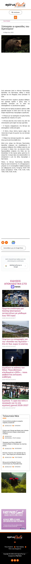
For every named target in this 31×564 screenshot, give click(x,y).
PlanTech (18, 556)
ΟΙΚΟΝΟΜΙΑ (8, 438)
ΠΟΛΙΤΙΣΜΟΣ (6, 21)
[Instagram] (17, 560)
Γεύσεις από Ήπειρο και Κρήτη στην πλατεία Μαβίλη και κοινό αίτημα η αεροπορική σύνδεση (15, 432)
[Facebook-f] (12, 560)
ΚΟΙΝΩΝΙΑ (18, 425)
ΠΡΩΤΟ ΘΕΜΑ (16, 438)
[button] (15, 17)
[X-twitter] (15, 560)
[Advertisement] (15, 71)
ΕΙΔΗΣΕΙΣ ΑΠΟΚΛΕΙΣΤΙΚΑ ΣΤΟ (15, 284)
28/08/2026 (8, 425)
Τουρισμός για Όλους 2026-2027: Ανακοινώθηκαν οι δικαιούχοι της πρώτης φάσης (15, 444)
